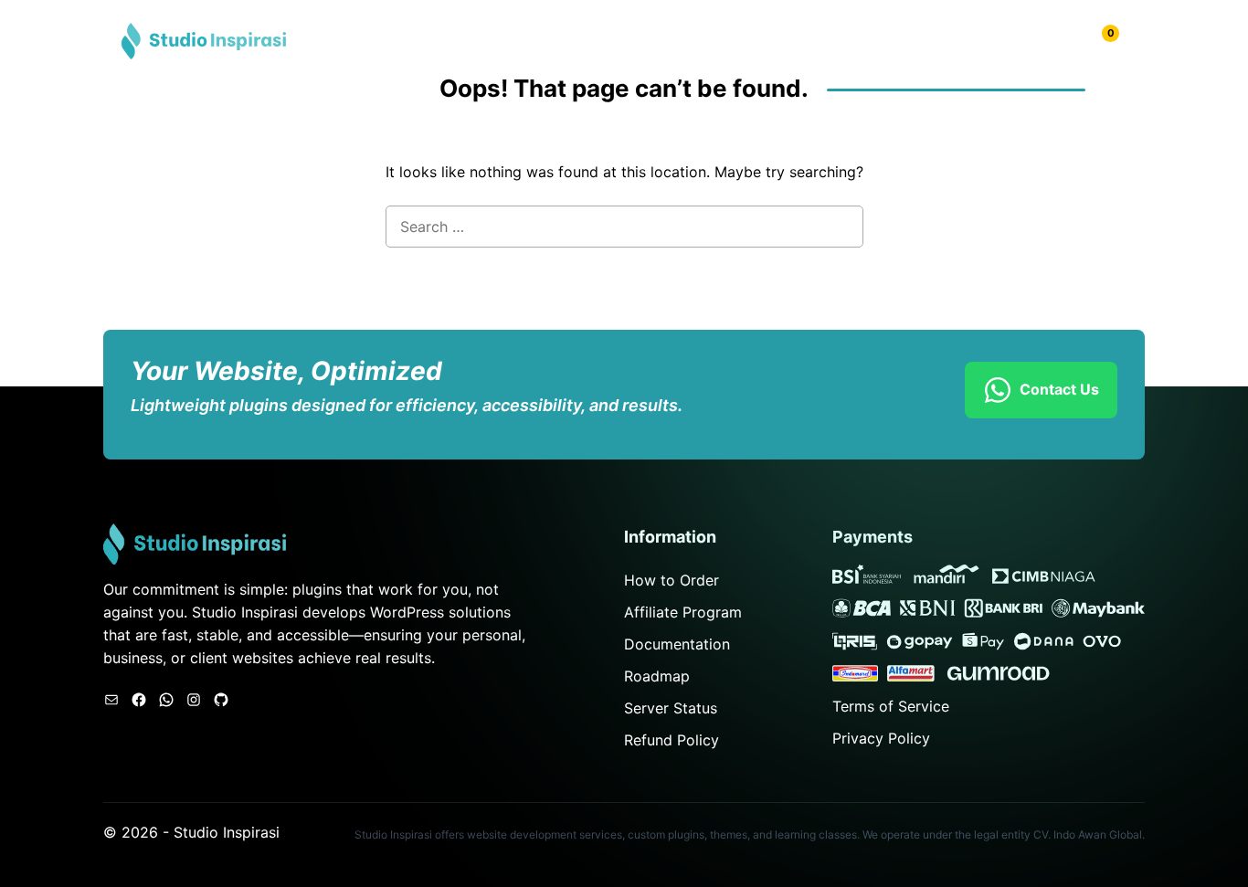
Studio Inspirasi (227, 832)
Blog (941, 41)
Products (871, 41)
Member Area (1029, 41)
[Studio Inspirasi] (204, 39)
